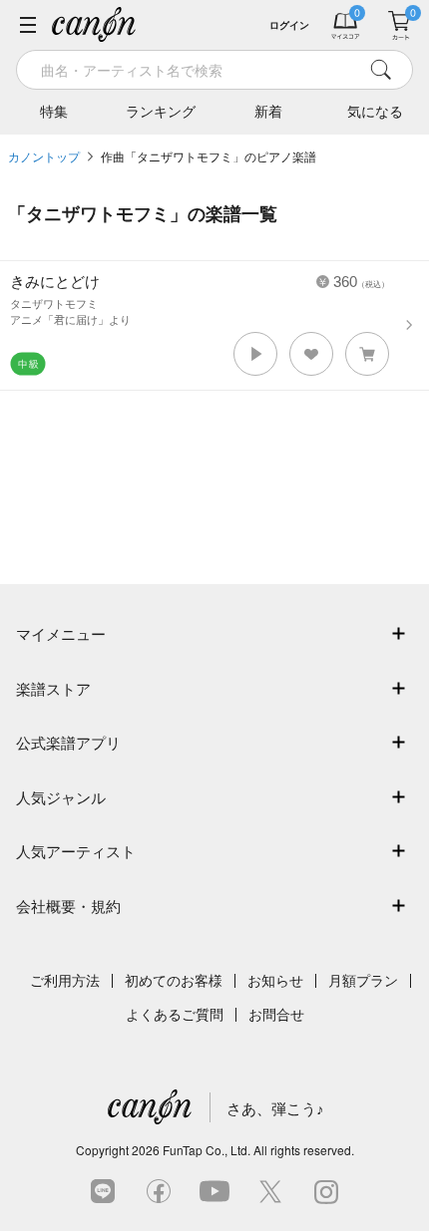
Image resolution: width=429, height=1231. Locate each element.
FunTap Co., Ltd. (206, 1149)
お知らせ (275, 981)
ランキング (161, 112)
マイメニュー (61, 634)
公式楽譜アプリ (68, 743)
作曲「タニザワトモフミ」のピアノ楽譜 (208, 157)
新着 (268, 112)
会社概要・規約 (68, 906)
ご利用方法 (65, 981)
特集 (54, 112)
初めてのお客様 (173, 981)
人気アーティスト (76, 851)
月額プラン (363, 981)
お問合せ (276, 1015)
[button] (255, 354)
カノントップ (44, 157)
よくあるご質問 (174, 1015)
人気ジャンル (61, 797)
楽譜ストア (53, 689)
